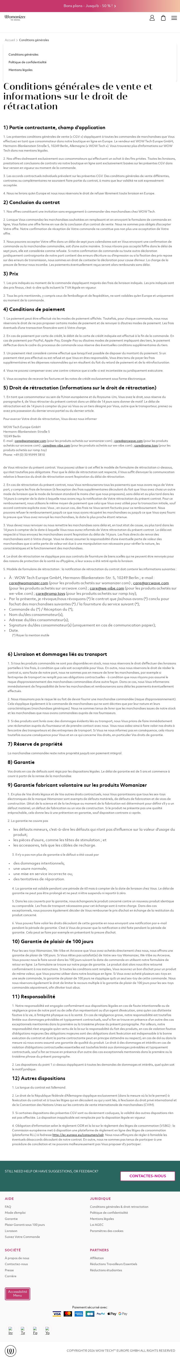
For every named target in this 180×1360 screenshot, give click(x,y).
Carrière (10, 1276)
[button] (17, 1294)
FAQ (8, 1207)
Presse (9, 1270)
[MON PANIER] (163, 18)
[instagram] (10, 1328)
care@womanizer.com (30, 441)
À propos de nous (17, 1258)
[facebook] (35, 1328)
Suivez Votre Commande (22, 1237)
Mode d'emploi (15, 1213)
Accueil (10, 40)
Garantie (11, 1219)
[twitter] (22, 1328)
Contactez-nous (16, 1264)
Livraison (11, 1231)
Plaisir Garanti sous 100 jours (25, 1225)
